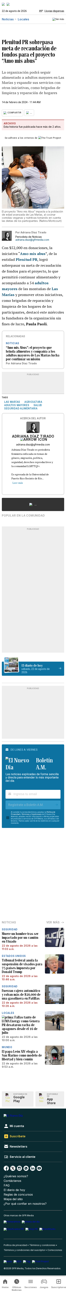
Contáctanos (12, 1181)
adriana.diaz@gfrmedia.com (32, 239)
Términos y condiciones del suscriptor (24, 1250)
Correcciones (54, 1250)
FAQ (7, 1185)
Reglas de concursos (18, 1194)
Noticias (8, 19)
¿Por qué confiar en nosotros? (25, 1203)
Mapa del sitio (13, 1199)
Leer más (17, 482)
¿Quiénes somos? (16, 1176)
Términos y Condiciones (32, 814)
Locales (23, 19)
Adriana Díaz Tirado (33, 437)
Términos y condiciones (42, 1245)
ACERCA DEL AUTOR (33, 418)
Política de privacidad (15, 1245)
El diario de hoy (14, 1190)
